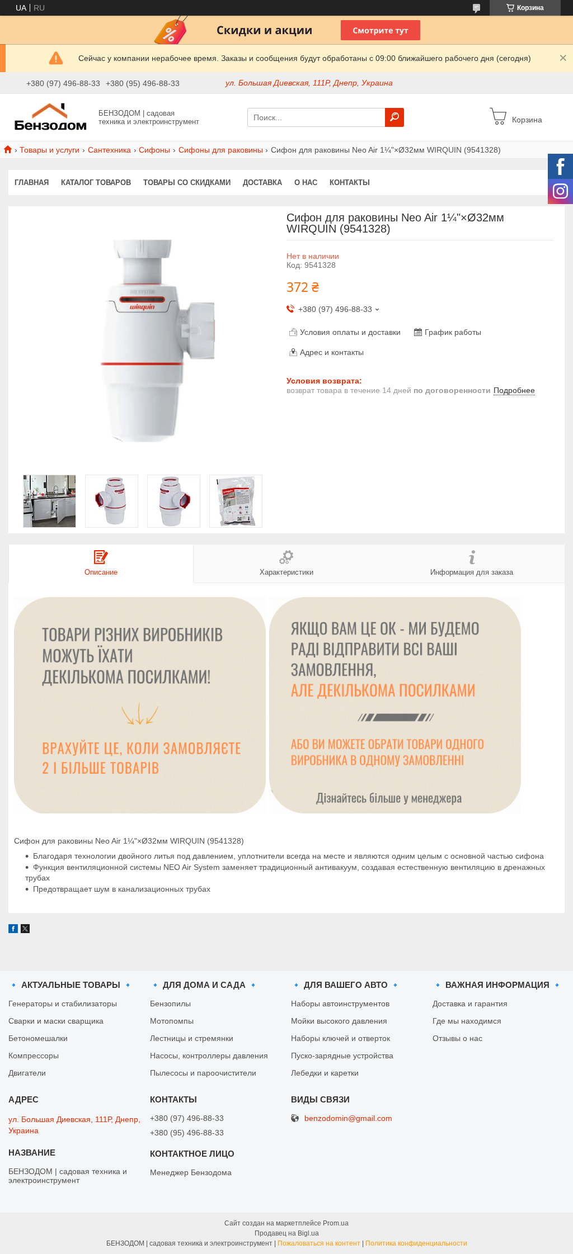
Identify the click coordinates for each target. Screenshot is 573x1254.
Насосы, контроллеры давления (209, 1055)
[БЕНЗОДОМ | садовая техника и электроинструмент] (50, 116)
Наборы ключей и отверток (340, 1038)
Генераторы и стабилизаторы (62, 1003)
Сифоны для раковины (221, 149)
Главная (32, 182)
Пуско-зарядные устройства (342, 1055)
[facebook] (13, 930)
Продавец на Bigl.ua (287, 1233)
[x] (25, 930)
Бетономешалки (38, 1038)
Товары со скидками (187, 182)
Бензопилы (170, 1003)
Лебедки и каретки (325, 1072)
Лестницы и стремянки (191, 1038)
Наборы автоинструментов (340, 1003)
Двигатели (27, 1072)
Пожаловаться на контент (319, 1243)
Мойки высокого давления (339, 1020)
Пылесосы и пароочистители (203, 1072)
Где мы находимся (467, 1020)
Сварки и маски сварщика (56, 1020)
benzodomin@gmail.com (348, 1118)
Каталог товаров (96, 182)
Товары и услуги (49, 149)
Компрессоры (33, 1055)
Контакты (350, 182)
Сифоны (154, 149)
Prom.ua (336, 1223)
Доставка (262, 182)
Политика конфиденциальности (416, 1243)
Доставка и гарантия (470, 1003)
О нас (305, 182)
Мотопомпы (172, 1020)
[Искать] (394, 117)
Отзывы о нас (457, 1038)
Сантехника (109, 149)
